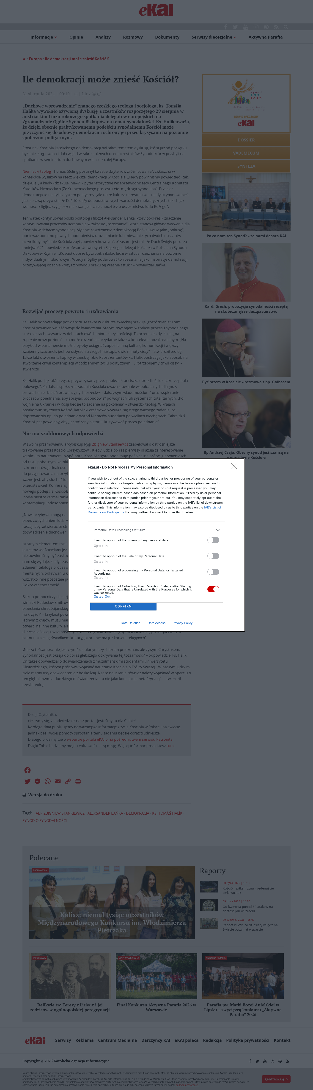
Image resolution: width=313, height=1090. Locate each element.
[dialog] (156, 545)
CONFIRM (123, 606)
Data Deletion (130, 623)
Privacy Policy (182, 623)
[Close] (235, 467)
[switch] (213, 540)
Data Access (156, 623)
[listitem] (156, 530)
